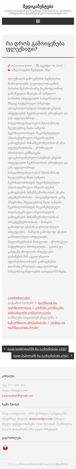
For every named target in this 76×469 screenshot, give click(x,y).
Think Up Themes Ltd (30, 464)
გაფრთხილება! (19, 298)
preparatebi (23, 65)
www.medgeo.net (41, 419)
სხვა (47, 70)
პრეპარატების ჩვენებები (27, 70)
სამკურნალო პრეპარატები (27, 322)
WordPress (61, 464)
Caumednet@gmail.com (17, 395)
